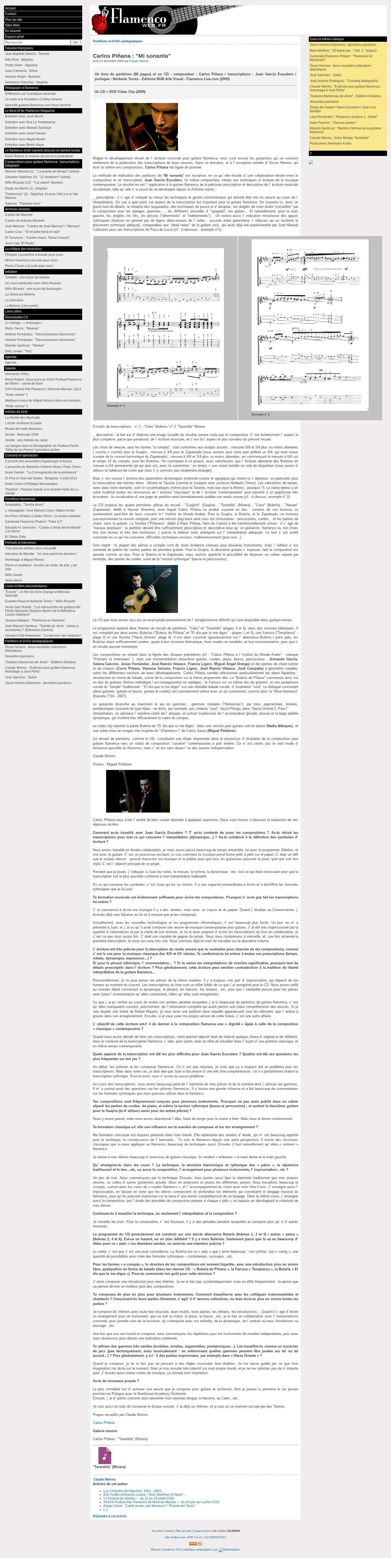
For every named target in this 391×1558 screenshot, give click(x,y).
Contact (10, 14)
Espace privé (14, 37)
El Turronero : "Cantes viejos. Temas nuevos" (37, 238)
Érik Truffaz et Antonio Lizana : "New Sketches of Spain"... (144, 1495)
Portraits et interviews (20, 543)
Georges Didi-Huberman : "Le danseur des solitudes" (43, 635)
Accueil (10, 8)
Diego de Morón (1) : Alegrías (26, 188)
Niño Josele (13, 575)
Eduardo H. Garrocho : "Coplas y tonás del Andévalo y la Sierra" (43, 529)
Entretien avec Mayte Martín (25, 139)
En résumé (13, 31)
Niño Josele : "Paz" (18, 351)
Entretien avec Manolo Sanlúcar (28, 128)
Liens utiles (13, 311)
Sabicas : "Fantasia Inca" (23, 203)
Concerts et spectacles (21, 455)
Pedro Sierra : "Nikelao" (22, 328)
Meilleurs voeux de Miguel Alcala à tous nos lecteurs (43, 400)
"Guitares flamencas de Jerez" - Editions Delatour (345, 96)
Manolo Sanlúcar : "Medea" (24, 345)
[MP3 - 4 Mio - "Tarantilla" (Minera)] (103, 1463)
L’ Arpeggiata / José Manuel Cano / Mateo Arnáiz (40, 510)
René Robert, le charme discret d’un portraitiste (39, 156)
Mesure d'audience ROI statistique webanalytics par (185, 1549)
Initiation (11, 272)
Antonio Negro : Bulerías (22, 77)
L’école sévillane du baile (23, 423)
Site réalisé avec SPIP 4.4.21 (183, 1537)
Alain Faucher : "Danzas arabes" (333, 123)
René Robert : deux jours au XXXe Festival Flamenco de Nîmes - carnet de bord (43, 381)
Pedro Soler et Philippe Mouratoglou (31, 484)
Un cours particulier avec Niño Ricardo (33, 283)
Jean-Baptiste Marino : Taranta (27, 54)
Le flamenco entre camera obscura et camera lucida (42, 150)
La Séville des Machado (22, 417)
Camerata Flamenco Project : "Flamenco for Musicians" (341, 58)
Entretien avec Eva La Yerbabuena (30, 122)
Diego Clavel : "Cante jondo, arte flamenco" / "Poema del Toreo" (149, 1506)
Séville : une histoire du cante (26, 440)
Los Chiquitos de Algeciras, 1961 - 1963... (133, 1491)
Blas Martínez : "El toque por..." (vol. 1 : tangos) (343, 50)
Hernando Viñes (17, 374)
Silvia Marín (13, 580)
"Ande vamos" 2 (16, 406)
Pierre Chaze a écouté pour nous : (30, 266)
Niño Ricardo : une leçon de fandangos (33, 289)
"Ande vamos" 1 (16, 395)
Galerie (10, 368)
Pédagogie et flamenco (22, 88)
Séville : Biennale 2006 (22, 434)
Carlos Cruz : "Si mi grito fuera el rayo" (32, 232)
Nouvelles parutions (324, 102)
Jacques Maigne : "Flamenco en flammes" (35, 620)
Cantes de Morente (19, 215)
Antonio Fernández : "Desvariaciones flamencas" (40, 334)
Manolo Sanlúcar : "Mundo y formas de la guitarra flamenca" (345, 130)
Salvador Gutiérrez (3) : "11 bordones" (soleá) (37, 177)
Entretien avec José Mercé (24, 116)
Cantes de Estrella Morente (24, 220)
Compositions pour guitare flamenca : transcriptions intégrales (42, 163)
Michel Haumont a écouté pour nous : (32, 260)
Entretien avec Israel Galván (25, 133)
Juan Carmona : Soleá (21, 71)
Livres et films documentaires (26, 586)
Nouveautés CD (16, 317)
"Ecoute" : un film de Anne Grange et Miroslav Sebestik (37, 593)
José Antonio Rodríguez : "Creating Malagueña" (344, 81)
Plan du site (13, 20)
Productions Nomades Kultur (330, 143)
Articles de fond (16, 412)
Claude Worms (139, 61)
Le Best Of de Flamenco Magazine (30, 111)
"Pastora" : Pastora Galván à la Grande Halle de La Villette (41, 491)
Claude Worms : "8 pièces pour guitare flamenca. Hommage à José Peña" (345, 88)
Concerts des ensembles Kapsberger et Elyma (38, 461)
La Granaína (14, 300)
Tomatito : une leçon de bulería (27, 277)
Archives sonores (17, 209)
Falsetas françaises (19, 48)
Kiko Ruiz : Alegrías (19, 59)
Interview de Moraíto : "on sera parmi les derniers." (41, 554)
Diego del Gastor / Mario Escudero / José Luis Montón (343, 109)
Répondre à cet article (109, 1516)
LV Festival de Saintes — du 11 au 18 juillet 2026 (138, 1498)
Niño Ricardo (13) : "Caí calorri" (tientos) (34, 182)
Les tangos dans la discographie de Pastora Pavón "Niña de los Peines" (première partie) (42, 447)
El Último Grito (15, 537)
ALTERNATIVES (215, 1537)
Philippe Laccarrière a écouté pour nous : (35, 255)
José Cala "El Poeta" (20, 243)
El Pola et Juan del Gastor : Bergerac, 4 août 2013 (41, 478)
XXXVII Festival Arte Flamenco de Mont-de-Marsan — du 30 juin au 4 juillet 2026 (161, 1502)
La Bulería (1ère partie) (22, 306)
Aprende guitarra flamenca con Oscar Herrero (38, 105)
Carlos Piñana (103, 1423)
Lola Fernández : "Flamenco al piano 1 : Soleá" (344, 117)
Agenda (10, 357)
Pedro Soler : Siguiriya (21, 65)
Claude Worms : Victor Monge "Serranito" (339, 138)
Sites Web (12, 25)
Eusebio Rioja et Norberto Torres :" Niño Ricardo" (40, 601)
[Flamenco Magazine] (238, 20)
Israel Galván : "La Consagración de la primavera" (41, 472)
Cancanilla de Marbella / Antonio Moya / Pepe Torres (43, 467)
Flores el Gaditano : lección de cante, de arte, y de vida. (41, 567)
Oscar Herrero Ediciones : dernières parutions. (343, 45)
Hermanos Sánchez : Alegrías (26, 82)
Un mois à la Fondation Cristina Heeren (33, 99)
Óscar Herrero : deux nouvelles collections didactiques (340, 67)
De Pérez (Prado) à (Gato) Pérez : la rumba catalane (43, 516)
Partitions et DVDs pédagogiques (118, 41)
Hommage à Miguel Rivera (24, 560)
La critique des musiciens (23, 249)
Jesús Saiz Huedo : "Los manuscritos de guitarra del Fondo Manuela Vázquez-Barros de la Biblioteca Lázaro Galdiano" (42, 611)
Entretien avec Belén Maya (24, 145)
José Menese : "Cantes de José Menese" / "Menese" (42, 226)
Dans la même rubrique (327, 39)
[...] (105, 1509)
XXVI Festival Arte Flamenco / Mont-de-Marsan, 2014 (43, 389)
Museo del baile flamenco (23, 429)
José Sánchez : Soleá (325, 75)
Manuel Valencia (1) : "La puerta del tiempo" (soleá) (42, 171)
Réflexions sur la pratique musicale (30, 94)
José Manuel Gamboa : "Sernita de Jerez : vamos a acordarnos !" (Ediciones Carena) (42, 628)
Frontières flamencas (20, 499)
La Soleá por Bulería (20, 294)
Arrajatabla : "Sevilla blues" (24, 504)
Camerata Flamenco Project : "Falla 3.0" (34, 522)
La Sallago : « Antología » (23, 323)
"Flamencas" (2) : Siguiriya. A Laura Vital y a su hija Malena (41, 196)
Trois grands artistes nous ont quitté (30, 548)
